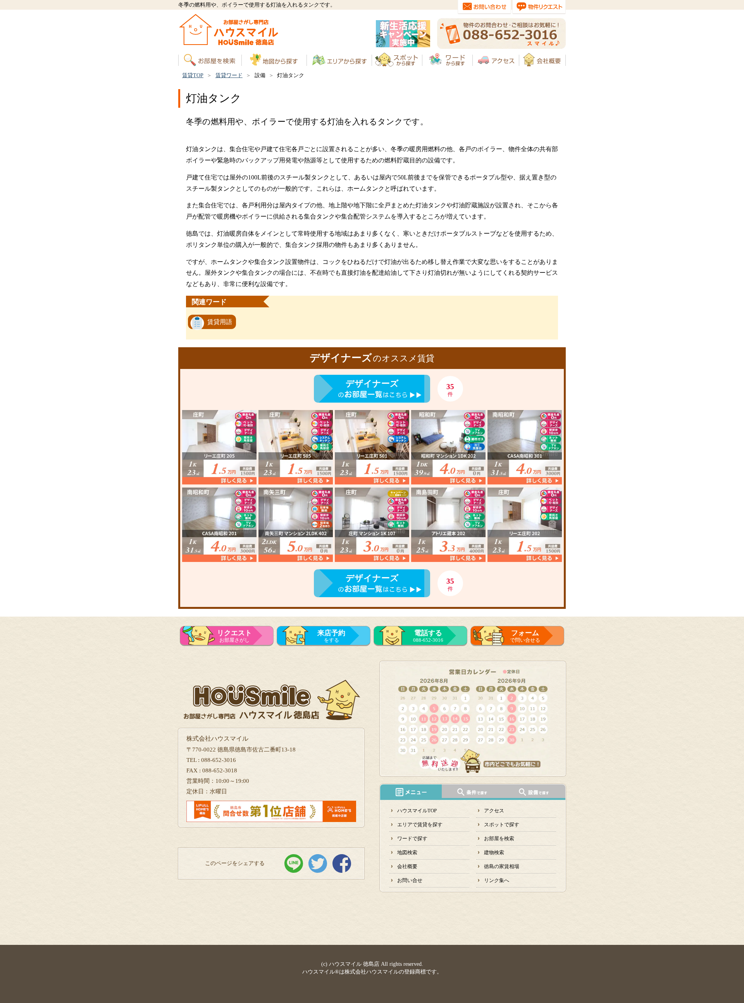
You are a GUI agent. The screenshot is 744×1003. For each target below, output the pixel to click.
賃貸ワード (229, 75)
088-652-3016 (428, 636)
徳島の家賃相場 (501, 866)
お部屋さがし (234, 636)
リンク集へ (496, 880)
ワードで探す (412, 838)
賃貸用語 (219, 322)
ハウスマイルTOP (417, 810)
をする (331, 636)
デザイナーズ (372, 383)
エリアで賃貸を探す (420, 824)
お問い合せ (409, 880)
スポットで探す (501, 824)
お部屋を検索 (499, 838)
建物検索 (494, 852)
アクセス (494, 810)
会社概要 (407, 866)
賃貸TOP (192, 75)
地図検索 (407, 852)
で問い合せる (525, 636)
